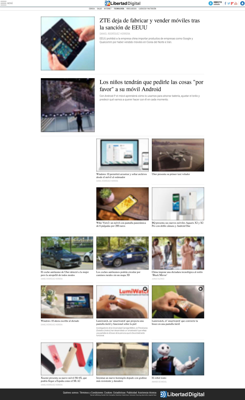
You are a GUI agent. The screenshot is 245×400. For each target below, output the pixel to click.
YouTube (235, 3)
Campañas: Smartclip (115, 395)
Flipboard (232, 3)
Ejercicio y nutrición (147, 9)
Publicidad (132, 392)
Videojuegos (131, 9)
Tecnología (119, 9)
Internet (108, 9)
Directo (218, 3)
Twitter (229, 3)
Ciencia (92, 9)
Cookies (108, 392)
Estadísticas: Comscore (128, 395)
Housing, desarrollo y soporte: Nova (146, 395)
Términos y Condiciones (91, 392)
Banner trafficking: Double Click (99, 395)
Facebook (225, 3)
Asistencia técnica (147, 392)
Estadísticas (119, 392)
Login (242, 3)
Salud (99, 9)
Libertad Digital (122, 3)
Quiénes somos (70, 392)
